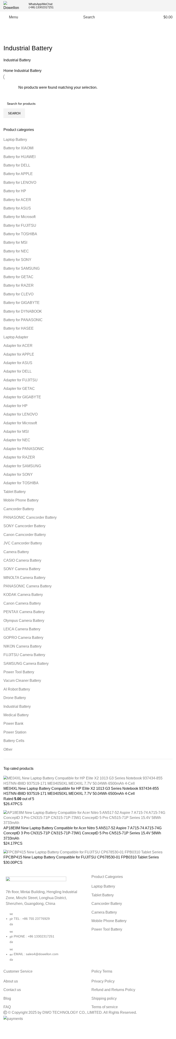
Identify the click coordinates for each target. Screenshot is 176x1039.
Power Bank (13, 723)
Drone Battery (14, 698)
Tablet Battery (14, 492)
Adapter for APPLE (18, 354)
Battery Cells (13, 741)
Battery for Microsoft (19, 217)
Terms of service (104, 1007)
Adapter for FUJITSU (20, 380)
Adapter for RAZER (19, 457)
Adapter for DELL (17, 371)
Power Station (14, 732)
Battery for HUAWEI (19, 157)
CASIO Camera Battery (22, 560)
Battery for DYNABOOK (22, 311)
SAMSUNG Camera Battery (26, 663)
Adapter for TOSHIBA (20, 483)
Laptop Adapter (15, 337)
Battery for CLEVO (18, 294)
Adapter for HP (15, 406)
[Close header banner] (5, 1027)
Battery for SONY (17, 260)
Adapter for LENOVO (20, 414)
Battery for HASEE (18, 328)
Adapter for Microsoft (20, 423)
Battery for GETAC (18, 277)
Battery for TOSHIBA (20, 234)
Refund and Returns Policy (113, 990)
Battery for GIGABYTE (21, 303)
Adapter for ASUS (17, 363)
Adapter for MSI (16, 431)
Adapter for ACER (18, 346)
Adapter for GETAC (19, 389)
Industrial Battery (17, 706)
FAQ (7, 1007)
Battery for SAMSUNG (21, 268)
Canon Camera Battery (22, 603)
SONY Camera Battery (21, 569)
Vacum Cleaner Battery (22, 680)
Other (7, 749)
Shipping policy (104, 998)
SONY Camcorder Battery (24, 526)
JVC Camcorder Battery (22, 543)
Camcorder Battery (18, 509)
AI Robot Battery (16, 689)
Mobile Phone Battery (20, 500)
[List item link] (44, 939)
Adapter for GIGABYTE (22, 397)
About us (10, 981)
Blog (7, 998)
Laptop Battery (15, 140)
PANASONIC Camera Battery (27, 586)
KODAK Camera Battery (23, 595)
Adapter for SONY (18, 474)
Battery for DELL (16, 165)
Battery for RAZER (18, 285)
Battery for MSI (15, 242)
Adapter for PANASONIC (23, 449)
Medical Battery (16, 715)
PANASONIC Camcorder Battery (30, 517)
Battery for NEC (16, 251)
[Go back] (9, 38)
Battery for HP (14, 191)
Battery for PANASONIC (23, 320)
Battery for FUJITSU (19, 225)
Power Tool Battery (18, 672)
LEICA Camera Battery (21, 629)
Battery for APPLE (18, 174)
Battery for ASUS (17, 208)
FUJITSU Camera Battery (24, 655)
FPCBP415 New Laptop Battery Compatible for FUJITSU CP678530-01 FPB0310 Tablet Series (81, 857)
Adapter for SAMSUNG (22, 466)
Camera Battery (16, 552)
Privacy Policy (103, 981)
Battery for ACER (17, 200)
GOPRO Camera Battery (23, 638)
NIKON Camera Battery (22, 646)
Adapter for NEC (16, 440)
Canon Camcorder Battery (24, 535)
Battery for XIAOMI (18, 148)
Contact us (12, 990)
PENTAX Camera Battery (24, 612)
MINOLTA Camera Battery (24, 578)
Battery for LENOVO (19, 182)
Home (8, 71)
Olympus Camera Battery (23, 621)
